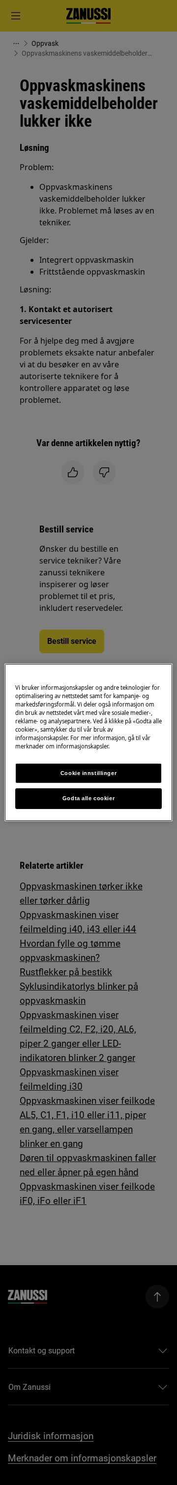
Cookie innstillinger (88, 773)
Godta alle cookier (88, 798)
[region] (88, 742)
